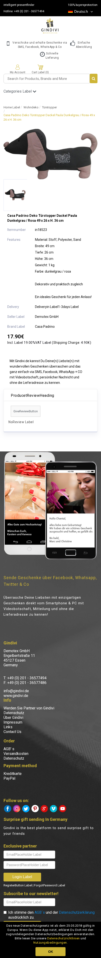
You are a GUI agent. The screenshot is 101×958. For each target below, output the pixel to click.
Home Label (12, 107)
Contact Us (12, 731)
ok (50, 952)
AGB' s (9, 749)
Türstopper (49, 107)
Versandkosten (16, 753)
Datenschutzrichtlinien (63, 938)
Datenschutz (14, 713)
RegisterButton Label (18, 885)
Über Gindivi (13, 717)
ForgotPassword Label (49, 885)
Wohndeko (31, 107)
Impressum (13, 722)
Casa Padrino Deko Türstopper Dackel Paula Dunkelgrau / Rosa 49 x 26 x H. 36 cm (49, 117)
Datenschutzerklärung (77, 912)
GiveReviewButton (25, 411)
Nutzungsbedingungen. (50, 942)
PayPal (9, 778)
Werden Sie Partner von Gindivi (29, 708)
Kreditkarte (13, 773)
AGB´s (40, 912)
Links (8, 727)
